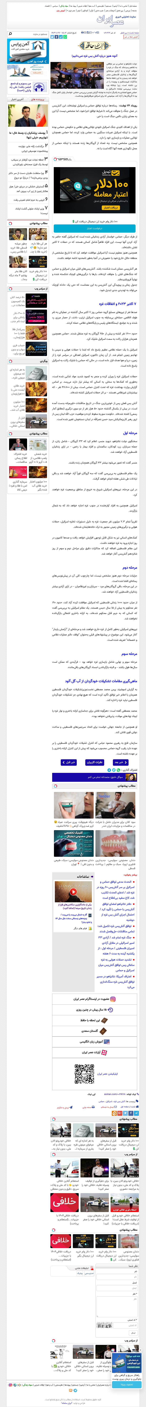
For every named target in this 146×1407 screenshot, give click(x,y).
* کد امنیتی (132, 1320)
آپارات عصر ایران (91, 1052)
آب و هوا (92, 6)
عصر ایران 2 (71, 10)
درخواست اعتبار (94, 228)
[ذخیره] (88, 32)
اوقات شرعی (82, 6)
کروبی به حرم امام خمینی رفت (29, 200)
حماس (101, 1101)
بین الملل (120, 10)
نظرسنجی (100, 6)
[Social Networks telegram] (109, 770)
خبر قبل (70, 762)
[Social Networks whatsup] (118, 770)
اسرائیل (109, 1101)
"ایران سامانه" (66, 1403)
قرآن (91, 10)
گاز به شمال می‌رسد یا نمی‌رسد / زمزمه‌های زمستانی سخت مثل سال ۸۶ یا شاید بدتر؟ (74, 918)
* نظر (135, 1294)
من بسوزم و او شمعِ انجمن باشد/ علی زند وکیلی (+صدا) (20, 87)
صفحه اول (133, 6)
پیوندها (68, 1385)
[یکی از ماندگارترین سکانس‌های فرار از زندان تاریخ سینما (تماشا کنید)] (73, 891)
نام (136, 1271)
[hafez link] (94, 46)
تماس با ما (123, 6)
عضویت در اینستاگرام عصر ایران (91, 999)
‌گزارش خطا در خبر (131, 37)
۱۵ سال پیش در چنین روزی (91, 1010)
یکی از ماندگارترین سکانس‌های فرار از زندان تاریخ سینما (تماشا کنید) (75, 906)
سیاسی (55, 6)
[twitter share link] (52, 37)
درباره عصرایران (103, 1385)
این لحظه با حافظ (90, 1020)
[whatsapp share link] (65, 37)
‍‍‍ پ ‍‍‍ (95, 32)
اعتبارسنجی (89, 1273)
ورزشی (127, 10)
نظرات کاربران (94, 762)
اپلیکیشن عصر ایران (107, 1074)
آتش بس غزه (119, 1101)
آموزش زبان (61, 10)
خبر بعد (119, 762)
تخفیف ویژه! (127, 1385)
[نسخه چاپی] (82, 32)
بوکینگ (80, 1273)
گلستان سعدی (90, 1031)
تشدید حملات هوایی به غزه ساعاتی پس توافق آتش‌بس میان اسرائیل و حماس (116, 965)
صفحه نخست (134, 33)
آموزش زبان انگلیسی (91, 1042)
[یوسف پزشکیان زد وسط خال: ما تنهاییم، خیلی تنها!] (28, 115)
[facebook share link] (56, 37)
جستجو (108, 6)
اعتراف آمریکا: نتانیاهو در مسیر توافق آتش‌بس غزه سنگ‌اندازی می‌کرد (115, 982)
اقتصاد (47, 6)
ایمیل (134, 1282)
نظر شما (133, 1266)
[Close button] (140, 1350)
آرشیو (116, 6)
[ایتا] (114, 1113)
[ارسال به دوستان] (85, 32)
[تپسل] (55, 159)
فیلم (78, 10)
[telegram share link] (61, 37)
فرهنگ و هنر (110, 10)
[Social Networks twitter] (114, 770)
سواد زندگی (64, 6)
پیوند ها (73, 6)
